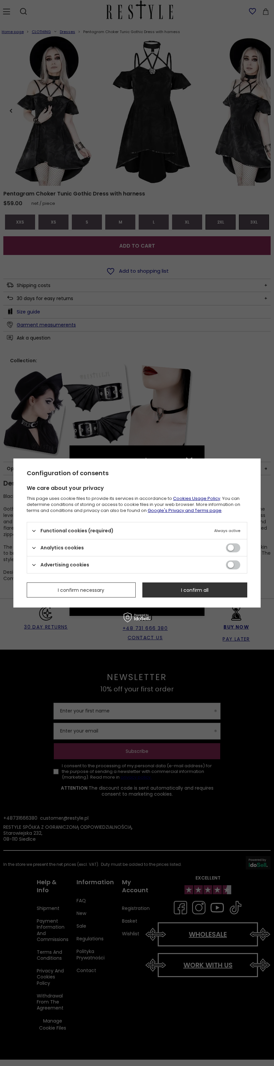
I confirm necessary (81, 589)
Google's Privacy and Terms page (185, 510)
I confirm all (195, 589)
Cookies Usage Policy (196, 498)
